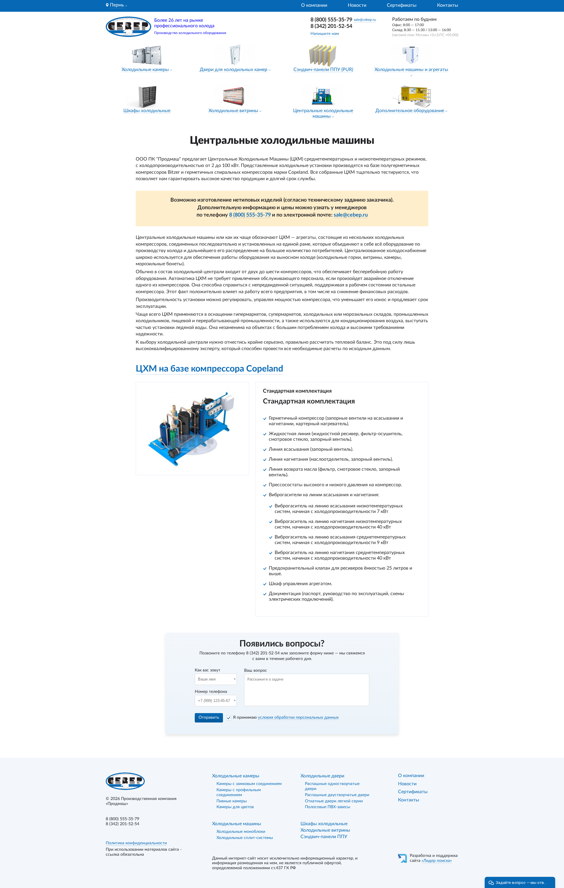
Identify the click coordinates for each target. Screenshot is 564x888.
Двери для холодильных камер (233, 69)
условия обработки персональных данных (298, 717)
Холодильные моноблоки (240, 832)
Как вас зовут (207, 670)
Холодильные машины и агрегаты (411, 69)
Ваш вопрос (255, 670)
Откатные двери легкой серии (334, 801)
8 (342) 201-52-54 (331, 26)
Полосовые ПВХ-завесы (327, 807)
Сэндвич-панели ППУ (324, 836)
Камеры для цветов (235, 807)
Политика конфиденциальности (136, 843)
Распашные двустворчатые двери (337, 795)
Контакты (447, 5)
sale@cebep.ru (365, 19)
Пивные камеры (231, 801)
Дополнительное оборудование (409, 110)
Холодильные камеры (145, 69)
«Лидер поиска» (437, 861)
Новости (357, 5)
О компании (314, 5)
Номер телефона (211, 692)
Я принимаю (286, 717)
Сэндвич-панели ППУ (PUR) (323, 69)
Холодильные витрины (233, 110)
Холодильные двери (322, 776)
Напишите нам (324, 34)
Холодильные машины (236, 823)
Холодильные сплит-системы (244, 838)
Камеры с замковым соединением (249, 784)
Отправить (209, 717)
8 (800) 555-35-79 (331, 20)
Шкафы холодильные (146, 110)
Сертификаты (402, 5)
